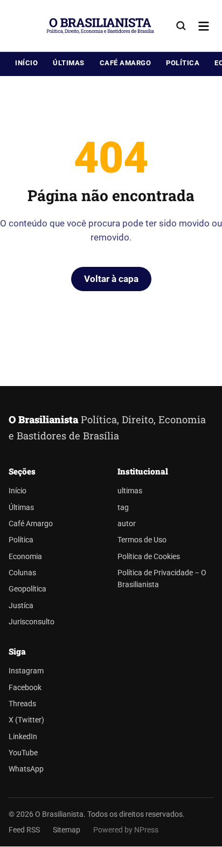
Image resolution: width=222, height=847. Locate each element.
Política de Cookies (148, 556)
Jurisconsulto (31, 621)
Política (182, 63)
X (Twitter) (26, 720)
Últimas (69, 63)
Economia (25, 556)
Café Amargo (125, 63)
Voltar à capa (111, 278)
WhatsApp (26, 769)
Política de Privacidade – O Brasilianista (161, 578)
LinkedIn (23, 736)
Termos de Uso (141, 540)
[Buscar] (181, 26)
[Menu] (203, 26)
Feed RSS (24, 829)
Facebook (25, 687)
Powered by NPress (125, 829)
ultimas (129, 490)
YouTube (23, 753)
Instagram (26, 671)
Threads (22, 703)
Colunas (22, 572)
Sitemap (66, 829)
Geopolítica (27, 589)
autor (126, 523)
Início (26, 63)
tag (123, 507)
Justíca (21, 605)
